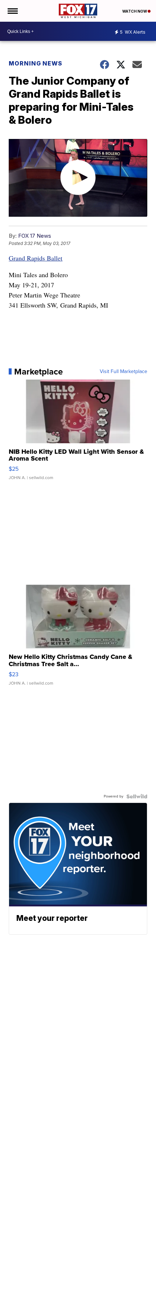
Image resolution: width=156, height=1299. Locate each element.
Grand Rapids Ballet (35, 258)
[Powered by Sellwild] (136, 796)
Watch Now (135, 11)
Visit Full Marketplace (123, 371)
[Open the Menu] (12, 11)
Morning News (35, 63)
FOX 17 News (34, 235)
